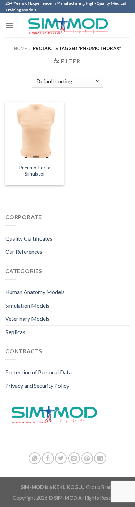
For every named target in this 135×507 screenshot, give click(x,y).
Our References (23, 251)
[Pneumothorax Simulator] (34, 131)
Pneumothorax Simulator (34, 171)
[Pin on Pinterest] (87, 458)
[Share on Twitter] (61, 458)
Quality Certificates (28, 238)
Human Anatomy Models (35, 292)
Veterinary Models (27, 318)
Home (20, 48)
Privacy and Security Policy (37, 385)
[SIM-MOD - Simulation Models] (67, 25)
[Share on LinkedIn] (100, 458)
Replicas (15, 332)
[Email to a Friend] (74, 458)
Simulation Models (27, 305)
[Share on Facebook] (48, 458)
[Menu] (9, 25)
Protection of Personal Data (38, 372)
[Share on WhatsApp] (35, 458)
